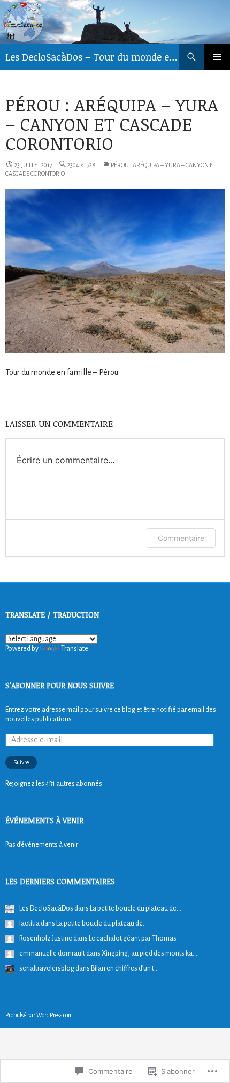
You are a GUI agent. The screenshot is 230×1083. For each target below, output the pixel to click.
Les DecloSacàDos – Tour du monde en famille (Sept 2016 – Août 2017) (92, 56)
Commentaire (181, 538)
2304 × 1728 (81, 165)
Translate (74, 648)
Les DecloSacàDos (46, 908)
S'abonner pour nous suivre (59, 685)
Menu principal (217, 57)
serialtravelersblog (46, 968)
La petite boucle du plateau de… (135, 908)
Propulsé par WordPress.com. (39, 1015)
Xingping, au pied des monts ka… (149, 953)
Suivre (21, 762)
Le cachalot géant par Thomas (133, 938)
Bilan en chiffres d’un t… (125, 968)
